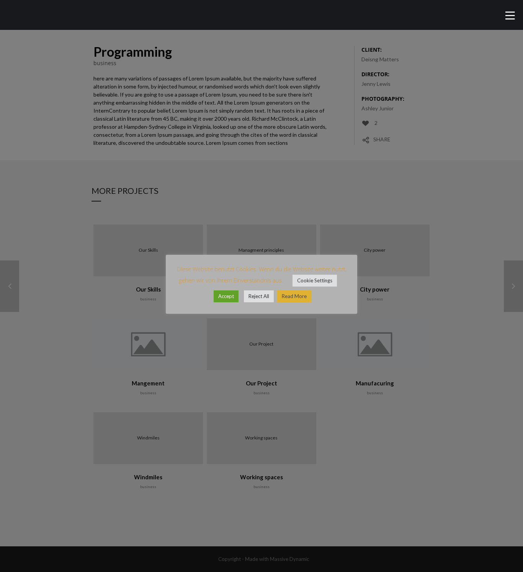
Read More (294, 296)
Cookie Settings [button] (314, 280)
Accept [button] (226, 296)
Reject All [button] (258, 296)
